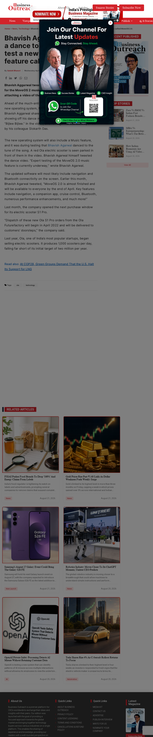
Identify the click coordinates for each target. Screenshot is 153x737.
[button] (76, 122)
